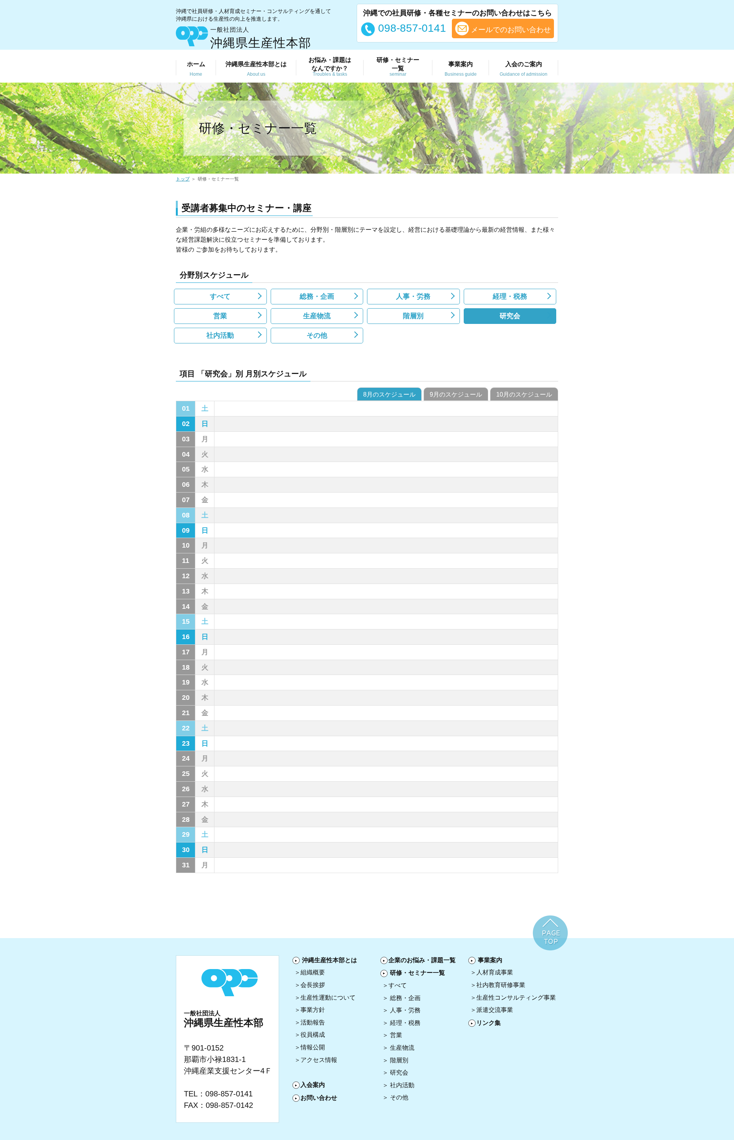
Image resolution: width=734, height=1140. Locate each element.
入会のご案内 (523, 69)
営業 (220, 316)
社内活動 (220, 335)
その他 (317, 335)
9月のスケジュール (456, 394)
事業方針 (312, 1010)
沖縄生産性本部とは (329, 960)
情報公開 (312, 1047)
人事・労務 (413, 296)
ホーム (196, 69)
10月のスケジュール (524, 394)
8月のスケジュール (389, 394)
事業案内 (461, 69)
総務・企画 (317, 296)
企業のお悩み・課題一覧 (422, 960)
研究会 (510, 316)
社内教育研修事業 (500, 985)
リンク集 (488, 1023)
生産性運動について (328, 997)
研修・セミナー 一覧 (398, 67)
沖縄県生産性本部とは (256, 69)
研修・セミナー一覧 (417, 972)
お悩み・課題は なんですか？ (330, 67)
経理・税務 (510, 296)
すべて (220, 296)
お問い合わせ (318, 1097)
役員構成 (312, 1034)
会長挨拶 (312, 985)
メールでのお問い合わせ (510, 30)
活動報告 (312, 1022)
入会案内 (312, 1084)
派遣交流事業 (494, 1010)
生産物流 (317, 316)
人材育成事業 (494, 972)
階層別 (413, 316)
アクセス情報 (318, 1060)
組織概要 (312, 972)
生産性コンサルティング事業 (516, 997)
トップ (183, 179)
